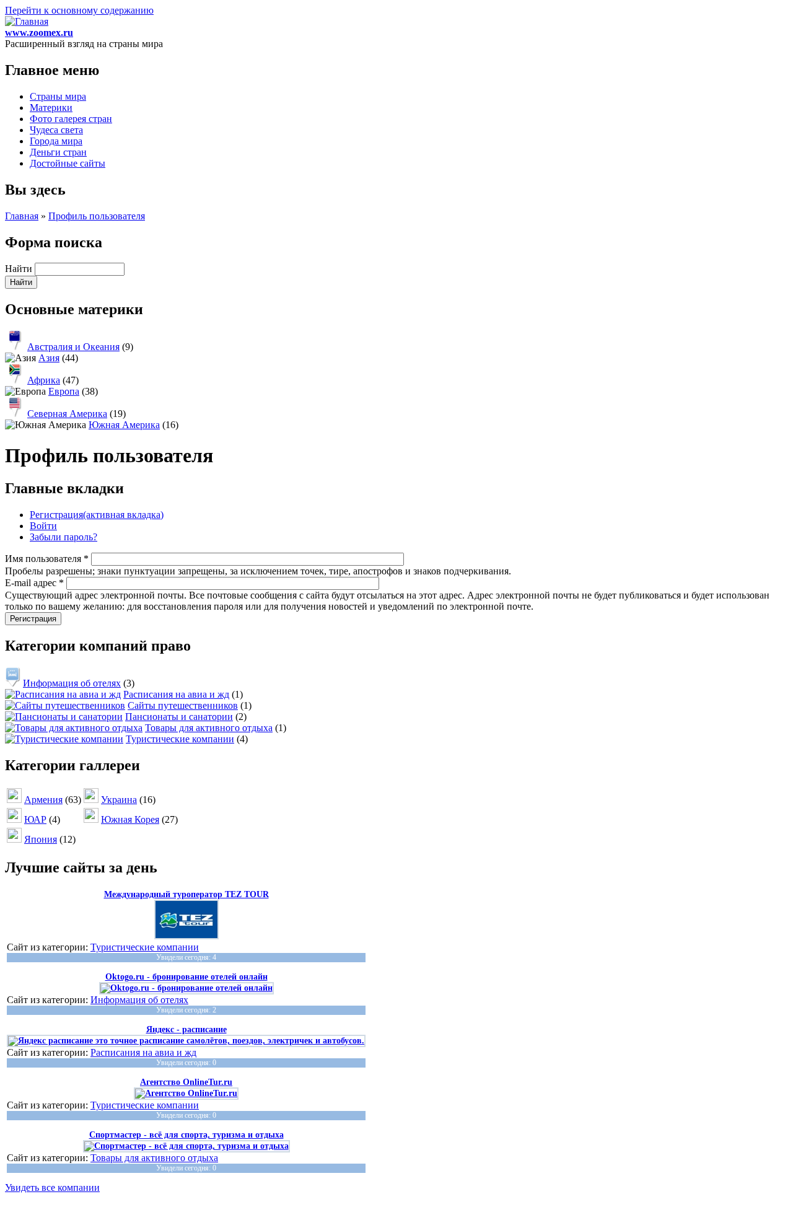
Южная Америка (124, 424)
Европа (63, 391)
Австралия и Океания (73, 346)
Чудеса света (56, 130)
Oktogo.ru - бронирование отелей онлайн (186, 976)
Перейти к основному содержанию (79, 10)
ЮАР (35, 819)
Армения (43, 799)
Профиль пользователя (96, 216)
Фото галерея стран (71, 118)
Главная (21, 216)
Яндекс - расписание (186, 1029)
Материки (51, 107)
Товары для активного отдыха (209, 727)
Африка (43, 380)
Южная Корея (130, 819)
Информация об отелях (72, 683)
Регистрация (97, 514)
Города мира (56, 141)
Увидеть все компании (52, 1187)
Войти (43, 525)
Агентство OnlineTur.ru (186, 1082)
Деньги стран (58, 152)
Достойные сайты (67, 163)
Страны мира (58, 96)
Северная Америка (67, 413)
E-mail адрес (34, 582)
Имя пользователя (47, 558)
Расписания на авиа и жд (176, 694)
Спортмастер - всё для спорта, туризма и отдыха (186, 1134)
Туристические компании (180, 739)
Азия (48, 358)
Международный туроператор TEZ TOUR (186, 894)
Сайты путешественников (183, 705)
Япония (40, 839)
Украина (119, 799)
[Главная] (26, 21)
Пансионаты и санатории (179, 716)
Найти (20, 268)
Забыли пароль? (63, 537)
